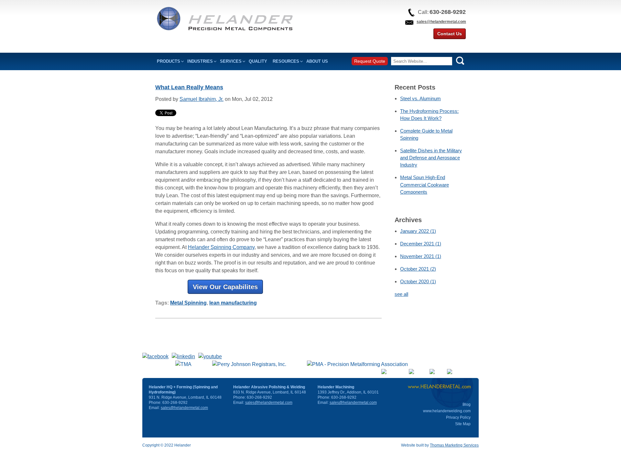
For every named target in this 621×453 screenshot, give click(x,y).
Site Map (463, 424)
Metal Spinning (188, 303)
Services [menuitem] (231, 61)
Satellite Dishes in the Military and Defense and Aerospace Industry (431, 157)
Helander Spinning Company (221, 247)
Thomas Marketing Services (454, 445)
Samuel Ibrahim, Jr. (201, 99)
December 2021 (420, 243)
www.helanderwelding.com (447, 411)
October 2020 (418, 281)
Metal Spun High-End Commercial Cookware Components (424, 184)
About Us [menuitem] (317, 61)
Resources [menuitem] (286, 61)
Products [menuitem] (168, 61)
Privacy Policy (458, 417)
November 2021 (420, 256)
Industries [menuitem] (200, 61)
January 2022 (418, 231)
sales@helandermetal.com (441, 21)
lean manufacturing (233, 303)
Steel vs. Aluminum (420, 98)
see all (401, 294)
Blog (467, 404)
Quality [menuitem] (258, 61)
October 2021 (418, 269)
